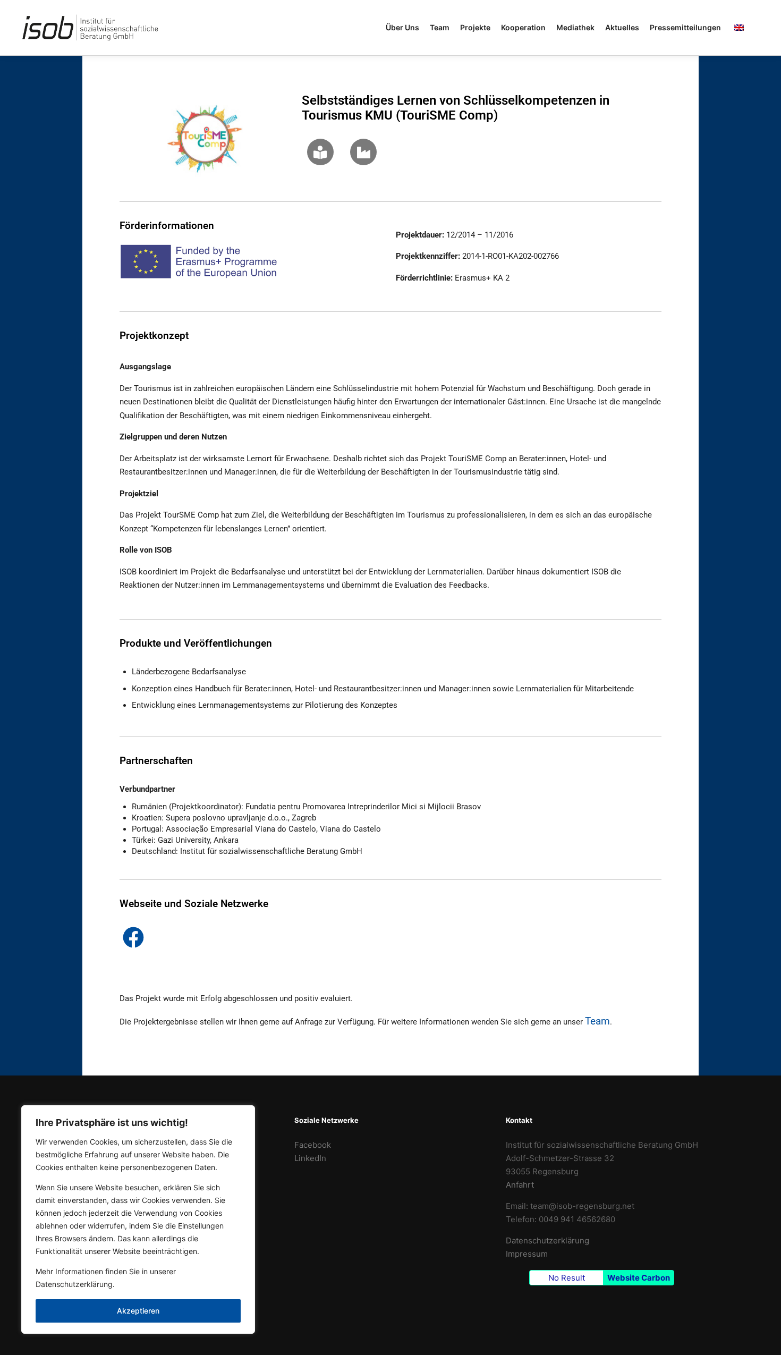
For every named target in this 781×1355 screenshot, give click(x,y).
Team (597, 1021)
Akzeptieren (138, 1310)
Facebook (312, 1145)
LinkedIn (310, 1158)
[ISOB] (90, 27)
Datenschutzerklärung (74, 1284)
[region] (138, 1219)
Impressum (527, 1254)
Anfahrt (520, 1185)
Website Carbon (638, 1278)
